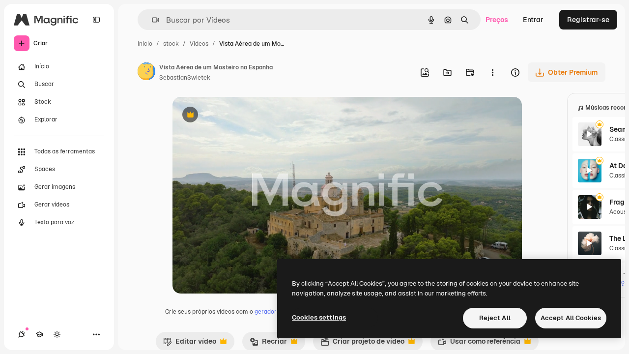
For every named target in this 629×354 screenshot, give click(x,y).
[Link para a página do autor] (146, 72)
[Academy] (39, 334)
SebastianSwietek (184, 78)
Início (145, 44)
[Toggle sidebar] (96, 20)
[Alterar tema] (57, 334)
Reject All (495, 318)
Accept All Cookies (571, 318)
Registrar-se (588, 19)
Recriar (268, 344)
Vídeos (199, 44)
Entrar (533, 19)
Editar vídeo (189, 344)
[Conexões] (21, 334)
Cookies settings (319, 317)
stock (171, 44)
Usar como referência (479, 344)
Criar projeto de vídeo (362, 344)
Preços (497, 19)
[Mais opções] (492, 72)
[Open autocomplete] (151, 20)
